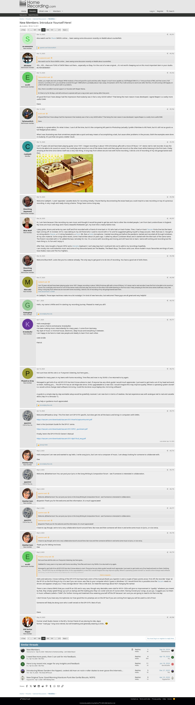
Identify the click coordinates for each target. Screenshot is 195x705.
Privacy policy (156, 699)
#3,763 (172, 73)
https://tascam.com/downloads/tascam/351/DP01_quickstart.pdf (62, 429)
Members (57, 11)
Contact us (134, 699)
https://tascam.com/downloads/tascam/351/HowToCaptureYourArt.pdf (64, 419)
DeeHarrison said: (44, 521)
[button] (49, 11)
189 (43, 30)
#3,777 (172, 508)
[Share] (167, 34)
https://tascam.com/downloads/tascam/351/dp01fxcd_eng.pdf (61, 438)
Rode (91, 234)
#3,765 (172, 142)
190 (47, 30)
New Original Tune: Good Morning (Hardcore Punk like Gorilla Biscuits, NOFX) (61, 677)
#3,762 (172, 53)
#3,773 (172, 411)
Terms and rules (145, 699)
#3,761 (172, 34)
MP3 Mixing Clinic (49, 680)
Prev (23, 30)
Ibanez (52, 234)
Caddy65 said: (42, 282)
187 (35, 30)
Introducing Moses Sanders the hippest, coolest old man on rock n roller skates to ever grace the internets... (75, 670)
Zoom (78, 234)
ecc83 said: (41, 114)
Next (64, 30)
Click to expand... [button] (105, 575)
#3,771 (172, 320)
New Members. (33, 649)
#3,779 (172, 552)
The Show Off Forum (45, 673)
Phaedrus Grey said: (44, 557)
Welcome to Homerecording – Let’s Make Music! (60, 652)
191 (52, 30)
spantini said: (42, 493)
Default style (26, 699)
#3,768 (172, 256)
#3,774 (172, 451)
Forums (32, 11)
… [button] (31, 30)
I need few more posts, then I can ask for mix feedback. (51, 656)
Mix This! (41, 659)
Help (164, 699)
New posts (23, 15)
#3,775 (172, 470)
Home (23, 11)
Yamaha (76, 246)
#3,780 (172, 617)
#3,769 (172, 278)
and (48, 48)
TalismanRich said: (44, 77)
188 (39, 30)
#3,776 (172, 489)
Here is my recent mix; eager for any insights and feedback (53, 663)
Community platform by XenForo (97, 703)
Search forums (33, 15)
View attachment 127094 (46, 292)
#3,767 (172, 218)
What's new (43, 11)
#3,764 (172, 109)
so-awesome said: (44, 58)
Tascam (150, 229)
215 (59, 30)
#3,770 (172, 301)
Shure (53, 38)
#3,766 (172, 197)
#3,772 (172, 369)
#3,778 (172, 533)
